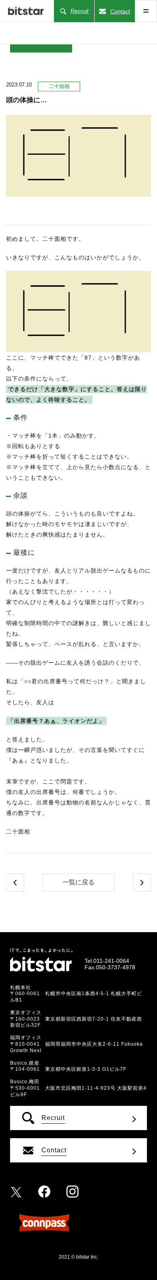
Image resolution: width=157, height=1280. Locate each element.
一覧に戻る (78, 882)
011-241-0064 (111, 961)
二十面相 (59, 86)
